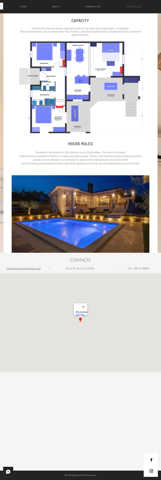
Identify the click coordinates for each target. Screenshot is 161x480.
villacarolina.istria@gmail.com (23, 268)
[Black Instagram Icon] (151, 471)
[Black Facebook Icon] (151, 459)
